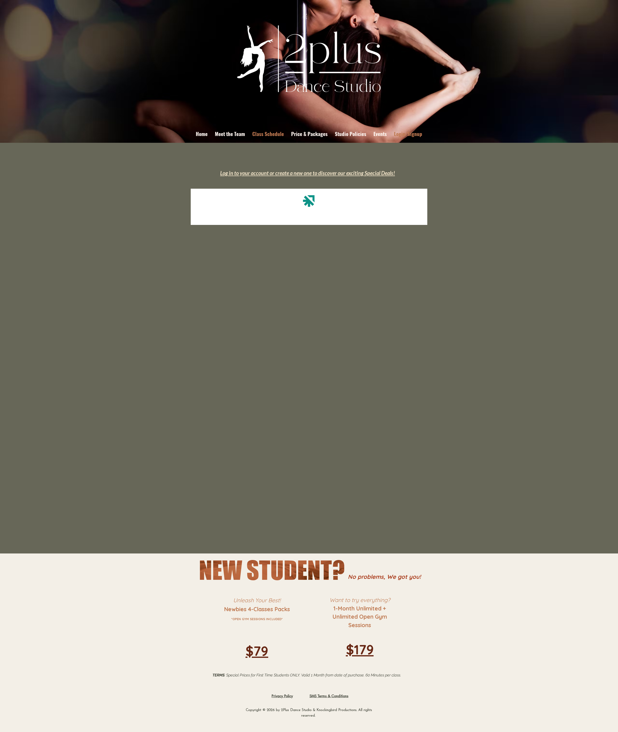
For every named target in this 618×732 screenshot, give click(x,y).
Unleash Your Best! (257, 600)
